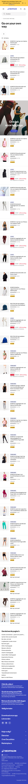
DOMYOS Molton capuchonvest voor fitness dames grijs (17, 289)
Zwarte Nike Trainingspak (9, 655)
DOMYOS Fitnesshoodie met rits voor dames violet (18, 568)
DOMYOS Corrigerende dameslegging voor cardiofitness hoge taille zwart (17, 439)
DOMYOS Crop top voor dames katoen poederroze (18, 421)
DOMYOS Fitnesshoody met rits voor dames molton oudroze (18, 155)
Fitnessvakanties (6, 650)
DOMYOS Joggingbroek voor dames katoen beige (18, 614)
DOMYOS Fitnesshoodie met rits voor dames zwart (18, 87)
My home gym (5, 643)
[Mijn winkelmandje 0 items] (24, 9)
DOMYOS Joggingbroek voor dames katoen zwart (18, 257)
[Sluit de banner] (25, 3)
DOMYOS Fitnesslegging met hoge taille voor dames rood (18, 493)
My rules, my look (6, 639)
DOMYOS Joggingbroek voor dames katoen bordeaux (18, 239)
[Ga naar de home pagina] (12, 9)
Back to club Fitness (7, 677)
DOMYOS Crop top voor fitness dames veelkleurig (18, 353)
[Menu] (3, 9)
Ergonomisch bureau (7, 657)
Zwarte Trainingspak (7, 652)
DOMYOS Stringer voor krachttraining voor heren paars (17, 476)
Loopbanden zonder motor (9, 641)
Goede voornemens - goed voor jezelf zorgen (14, 634)
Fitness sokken (6, 659)
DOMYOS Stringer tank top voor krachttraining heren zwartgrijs (17, 458)
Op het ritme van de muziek (9, 637)
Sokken (4, 675)
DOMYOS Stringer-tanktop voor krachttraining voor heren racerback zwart (17, 387)
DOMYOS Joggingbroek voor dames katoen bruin (18, 599)
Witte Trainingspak (7, 646)
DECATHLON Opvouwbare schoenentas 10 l (17, 58)
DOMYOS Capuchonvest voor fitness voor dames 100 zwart (18, 172)
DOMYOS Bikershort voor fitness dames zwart (17, 555)
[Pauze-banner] (22, 3)
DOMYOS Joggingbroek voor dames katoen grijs (18, 320)
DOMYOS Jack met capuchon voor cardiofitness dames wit (18, 509)
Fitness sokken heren (7, 664)
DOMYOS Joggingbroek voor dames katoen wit (18, 368)
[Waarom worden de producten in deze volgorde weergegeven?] (2, 38)
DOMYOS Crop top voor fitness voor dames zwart (18, 222)
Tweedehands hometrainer (9, 673)
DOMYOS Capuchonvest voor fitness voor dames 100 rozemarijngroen (18, 584)
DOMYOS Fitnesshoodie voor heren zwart (18, 273)
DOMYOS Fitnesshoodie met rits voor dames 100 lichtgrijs (18, 188)
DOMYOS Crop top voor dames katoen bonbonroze (18, 139)
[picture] (4, 45)
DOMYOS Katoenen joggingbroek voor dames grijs (17, 205)
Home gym (5, 670)
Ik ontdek (14, 131)
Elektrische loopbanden (8, 666)
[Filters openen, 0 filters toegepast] (4, 34)
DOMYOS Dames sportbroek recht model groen (18, 524)
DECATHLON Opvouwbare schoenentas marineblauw (17, 304)
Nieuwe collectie (6, 648)
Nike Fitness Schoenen (8, 661)
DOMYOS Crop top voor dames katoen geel (18, 41)
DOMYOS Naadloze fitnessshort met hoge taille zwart (18, 542)
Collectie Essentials (7, 668)
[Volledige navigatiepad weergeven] (2, 18)
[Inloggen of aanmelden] (21, 9)
